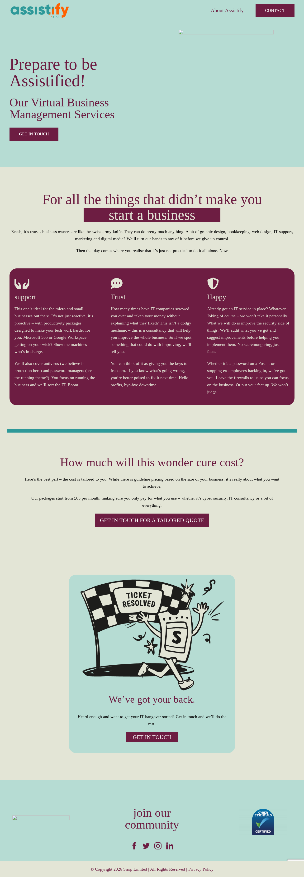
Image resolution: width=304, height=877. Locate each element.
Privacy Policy (201, 869)
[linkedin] (169, 845)
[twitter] (146, 845)
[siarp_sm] (41, 817)
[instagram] (158, 845)
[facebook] (134, 845)
